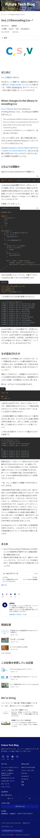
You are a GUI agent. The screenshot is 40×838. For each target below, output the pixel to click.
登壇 (22, 782)
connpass (25, 776)
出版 (22, 785)
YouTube (24, 779)
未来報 (12, 814)
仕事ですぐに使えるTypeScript (9, 774)
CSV (17, 29)
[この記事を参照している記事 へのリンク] (34, 662)
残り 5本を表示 (6, 653)
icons (5, 787)
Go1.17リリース (12, 573)
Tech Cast (24, 773)
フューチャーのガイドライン (10, 767)
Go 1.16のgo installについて (16, 84)
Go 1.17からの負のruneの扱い (19, 647)
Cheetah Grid (7, 778)
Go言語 (4, 29)
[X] (3, 756)
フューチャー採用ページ (23, 710)
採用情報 (4, 814)
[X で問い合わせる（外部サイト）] (29, 798)
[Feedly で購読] (12, 756)
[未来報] (5, 723)
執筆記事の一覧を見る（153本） (18, 614)
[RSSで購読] (17, 756)
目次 (5, 38)
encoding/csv (25, 29)
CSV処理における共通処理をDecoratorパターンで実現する (24, 631)
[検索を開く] (37, 2)
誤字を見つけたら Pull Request (13, 831)
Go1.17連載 (5, 77)
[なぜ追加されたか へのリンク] (21, 353)
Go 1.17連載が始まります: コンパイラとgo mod (24, 684)
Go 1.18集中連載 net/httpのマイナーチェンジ (23, 677)
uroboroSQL (7, 781)
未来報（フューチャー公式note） (21, 720)
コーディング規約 (7, 770)
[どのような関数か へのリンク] (21, 166)
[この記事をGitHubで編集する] (33, 20)
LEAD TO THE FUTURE (25, 814)
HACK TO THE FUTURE (28, 767)
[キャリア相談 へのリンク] (17, 698)
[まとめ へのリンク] (9, 544)
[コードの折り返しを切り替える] (37, 176)
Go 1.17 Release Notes (9, 109)
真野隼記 (14, 26)
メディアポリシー (7, 826)
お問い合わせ (22, 806)
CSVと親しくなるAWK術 (17, 639)
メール (11, 798)
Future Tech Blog (20, 4)
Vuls (5, 784)
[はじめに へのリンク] (12, 72)
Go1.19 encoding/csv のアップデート (21, 669)
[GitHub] (8, 756)
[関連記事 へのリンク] (12, 624)
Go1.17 (11, 29)
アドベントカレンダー (28, 770)
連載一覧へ (4, 585)
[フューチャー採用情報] (5, 713)
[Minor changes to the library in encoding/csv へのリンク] (18, 104)
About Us (26, 823)
